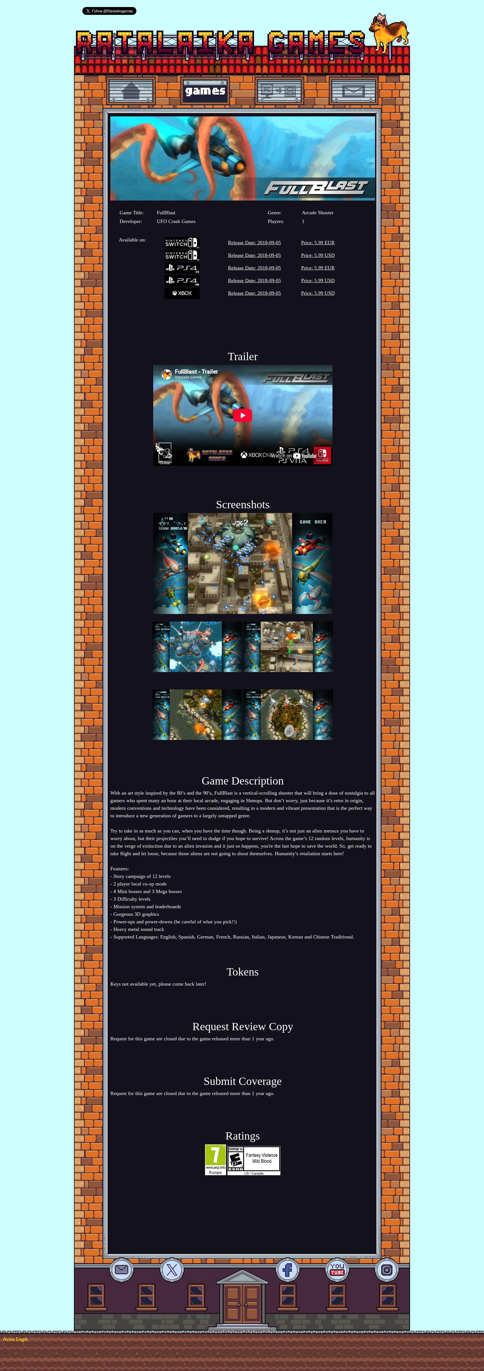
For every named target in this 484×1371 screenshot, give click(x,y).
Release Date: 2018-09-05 (254, 242)
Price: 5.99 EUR (318, 242)
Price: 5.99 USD (318, 255)
